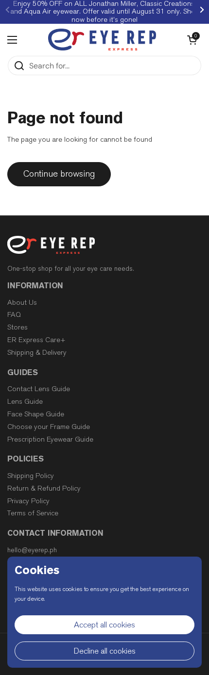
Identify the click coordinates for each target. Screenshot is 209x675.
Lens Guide (25, 401)
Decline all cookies (105, 651)
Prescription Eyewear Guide (50, 439)
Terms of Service (32, 513)
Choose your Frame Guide (48, 427)
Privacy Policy (28, 501)
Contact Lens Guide (38, 389)
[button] (192, 39)
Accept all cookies (104, 624)
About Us (22, 302)
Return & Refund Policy (44, 488)
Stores (17, 327)
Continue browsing (59, 173)
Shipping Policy (30, 476)
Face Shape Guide (35, 414)
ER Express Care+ (36, 340)
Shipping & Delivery (37, 352)
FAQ (14, 315)
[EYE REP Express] (102, 39)
